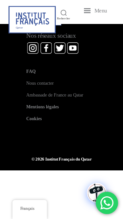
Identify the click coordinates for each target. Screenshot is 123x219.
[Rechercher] (63, 12)
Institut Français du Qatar (68, 159)
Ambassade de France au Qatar (54, 95)
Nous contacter (40, 83)
